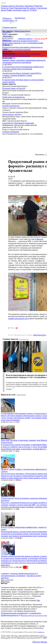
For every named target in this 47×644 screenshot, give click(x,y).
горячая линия (40, 39)
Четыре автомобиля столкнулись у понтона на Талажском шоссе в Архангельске (21, 55)
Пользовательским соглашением (14, 613)
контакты (5, 578)
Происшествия (20, 8)
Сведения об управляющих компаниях (18, 123)
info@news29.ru (39, 335)
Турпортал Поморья (10, 132)
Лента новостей (23, 339)
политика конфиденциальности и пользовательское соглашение (19, 574)
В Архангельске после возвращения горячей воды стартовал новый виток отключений (23, 68)
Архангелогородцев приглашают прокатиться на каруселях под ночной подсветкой (22, 48)
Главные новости (8, 6)
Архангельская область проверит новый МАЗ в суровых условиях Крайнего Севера (21, 74)
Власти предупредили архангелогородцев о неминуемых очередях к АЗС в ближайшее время (22, 42)
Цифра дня (11, 10)
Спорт (11, 8)
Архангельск (20, 18)
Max (38, 600)
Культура (4, 8)
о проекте (5, 573)
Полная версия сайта (10, 12)
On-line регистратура (10, 106)
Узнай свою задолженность (13, 97)
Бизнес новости (22, 10)
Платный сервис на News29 (13, 88)
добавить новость (25, 39)
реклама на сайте (34, 576)
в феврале (39, 239)
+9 (16, 21)
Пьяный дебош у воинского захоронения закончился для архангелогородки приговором (23, 61)
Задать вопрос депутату (12, 114)
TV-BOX (33, 10)
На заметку (31, 8)
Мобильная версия (22, 31)
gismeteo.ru (41, 632)
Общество (38, 6)
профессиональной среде (18, 318)
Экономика (29, 6)
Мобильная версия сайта (12, 571)
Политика (20, 6)
